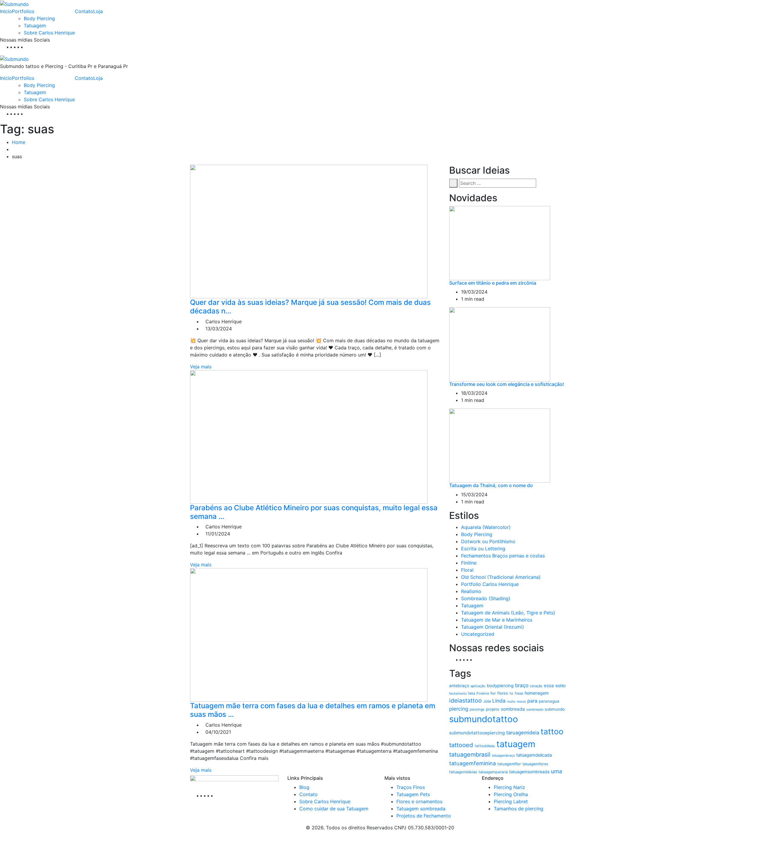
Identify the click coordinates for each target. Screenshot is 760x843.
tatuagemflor (509, 763)
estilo (560, 685)
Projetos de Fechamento (423, 816)
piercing (458, 709)
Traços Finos (410, 787)
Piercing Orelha (511, 794)
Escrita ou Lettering (483, 549)
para (532, 701)
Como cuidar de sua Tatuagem (333, 809)
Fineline (482, 693)
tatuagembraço (503, 756)
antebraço (459, 685)
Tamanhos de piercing (518, 809)
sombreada (513, 709)
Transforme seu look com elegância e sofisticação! (506, 384)
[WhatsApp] (28, 47)
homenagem (537, 692)
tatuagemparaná (493, 772)
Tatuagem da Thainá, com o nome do (491, 485)
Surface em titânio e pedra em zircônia (492, 283)
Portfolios (23, 11)
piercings (477, 709)
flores (502, 693)
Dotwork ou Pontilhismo (488, 541)
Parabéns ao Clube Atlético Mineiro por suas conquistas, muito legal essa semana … (314, 512)
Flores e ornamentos (419, 801)
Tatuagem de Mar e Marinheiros (496, 620)
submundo (555, 709)
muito (511, 701)
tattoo (552, 731)
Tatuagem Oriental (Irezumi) (492, 627)
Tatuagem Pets (413, 794)
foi (511, 693)
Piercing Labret (511, 801)
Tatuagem (35, 25)
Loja (98, 11)
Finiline (468, 563)
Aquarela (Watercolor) (486, 527)
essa (549, 685)
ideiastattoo (465, 700)
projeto (492, 709)
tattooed (461, 745)
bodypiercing (500, 685)
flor (493, 693)
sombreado (534, 710)
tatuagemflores (535, 764)
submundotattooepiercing (477, 733)
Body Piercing (39, 18)
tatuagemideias (463, 772)
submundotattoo (483, 719)
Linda (499, 701)
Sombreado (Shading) (485, 598)
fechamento (458, 693)
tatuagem (515, 744)
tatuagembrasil (469, 754)
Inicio (6, 11)
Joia (487, 701)
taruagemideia (522, 733)
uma (556, 771)
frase (519, 693)
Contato (84, 11)
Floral (467, 570)
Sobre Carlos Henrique (49, 33)
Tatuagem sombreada (420, 809)
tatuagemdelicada (534, 755)
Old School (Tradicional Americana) (501, 577)
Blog (304, 787)
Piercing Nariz (509, 787)
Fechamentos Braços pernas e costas (503, 556)
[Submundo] (14, 4)
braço (521, 685)
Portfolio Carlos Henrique (490, 584)
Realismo (471, 591)
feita (471, 693)
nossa (521, 701)
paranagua (549, 701)
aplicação (478, 686)
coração (536, 686)
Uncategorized (477, 634)
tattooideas (485, 746)
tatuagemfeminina (472, 763)
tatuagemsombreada (529, 771)
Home (18, 142)
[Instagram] (24, 47)
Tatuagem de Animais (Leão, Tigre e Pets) (508, 613)
